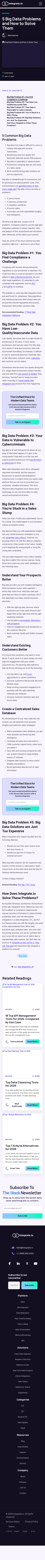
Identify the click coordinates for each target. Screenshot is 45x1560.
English (16, 1531)
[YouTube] (35, 1263)
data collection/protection (21, 277)
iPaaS (23, 1428)
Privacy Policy (31, 1521)
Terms (11, 1526)
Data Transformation (23, 1318)
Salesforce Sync (22, 1365)
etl (32, 967)
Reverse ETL (23, 1417)
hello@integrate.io (24, 1247)
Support (23, 1452)
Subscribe (29, 1285)
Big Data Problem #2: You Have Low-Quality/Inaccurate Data (22, 103)
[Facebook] (10, 1263)
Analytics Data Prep (22, 1359)
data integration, (24, 967)
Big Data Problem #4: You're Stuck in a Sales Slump (23, 113)
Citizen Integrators (22, 1376)
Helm (23, 1302)
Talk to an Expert (22, 422)
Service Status (13, 1521)
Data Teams (23, 1381)
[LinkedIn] (18, 1263)
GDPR (9, 287)
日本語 (25, 1531)
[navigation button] (40, 3)
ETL (22, 1406)
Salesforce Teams (23, 1387)
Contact (23, 1493)
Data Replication (22, 1313)
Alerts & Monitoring (22, 1335)
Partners (22, 1482)
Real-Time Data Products (23, 1370)
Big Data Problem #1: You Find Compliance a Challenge (20, 98)
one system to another (27, 374)
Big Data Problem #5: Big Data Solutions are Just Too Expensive (24, 119)
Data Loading (23, 1324)
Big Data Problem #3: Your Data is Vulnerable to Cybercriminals (21, 108)
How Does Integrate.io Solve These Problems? (22, 124)
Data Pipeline (23, 1422)
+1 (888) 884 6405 (25, 1253)
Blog (23, 1441)
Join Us (23, 1488)
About (22, 1476)
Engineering (22, 1393)
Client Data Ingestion (23, 1354)
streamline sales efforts (16, 538)
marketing (35, 358)
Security (23, 1463)
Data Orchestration (22, 1330)
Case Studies (23, 1447)
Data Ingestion (23, 1307)
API (22, 1341)
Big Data (5, 13)
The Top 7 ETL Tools (26, 885)
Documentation (23, 1458)
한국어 (33, 1531)
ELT (22, 1411)
